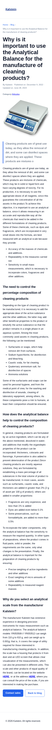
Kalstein (11, 9)
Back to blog (35, 693)
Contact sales (13, 693)
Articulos (16, 94)
